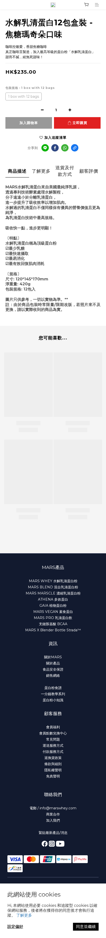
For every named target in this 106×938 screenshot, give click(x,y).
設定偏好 (15, 926)
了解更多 (24, 915)
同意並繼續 (86, 926)
